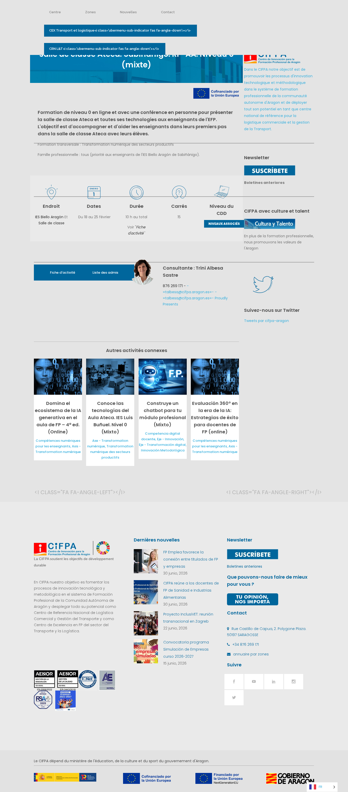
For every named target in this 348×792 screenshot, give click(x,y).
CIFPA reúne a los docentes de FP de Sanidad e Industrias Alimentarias (191, 590)
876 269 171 (173, 285)
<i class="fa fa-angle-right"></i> (231, 492)
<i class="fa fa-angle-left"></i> (39, 492)
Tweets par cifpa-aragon (266, 320)
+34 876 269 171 (245, 644)
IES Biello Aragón (49, 216)
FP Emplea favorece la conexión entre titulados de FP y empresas (190, 559)
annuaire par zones (251, 654)
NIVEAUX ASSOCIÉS (224, 224)
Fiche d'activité (62, 272)
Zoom (56, 376)
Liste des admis (105, 272)
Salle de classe (51, 223)
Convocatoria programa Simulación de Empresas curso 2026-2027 (186, 649)
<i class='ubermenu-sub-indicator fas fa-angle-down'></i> (120, 30)
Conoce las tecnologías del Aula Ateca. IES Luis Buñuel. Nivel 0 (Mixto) (110, 417)
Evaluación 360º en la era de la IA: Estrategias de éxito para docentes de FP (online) (214, 417)
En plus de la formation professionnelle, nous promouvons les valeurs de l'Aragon (279, 242)
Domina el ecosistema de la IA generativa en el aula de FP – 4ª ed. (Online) (58, 417)
